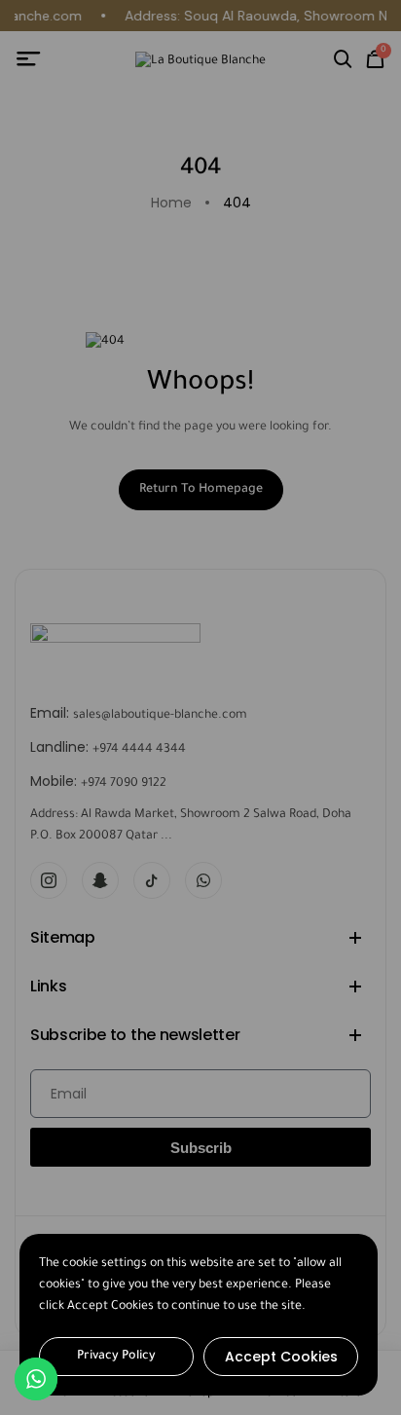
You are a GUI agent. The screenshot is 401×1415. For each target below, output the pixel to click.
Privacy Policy (116, 1356)
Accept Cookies (281, 1356)
